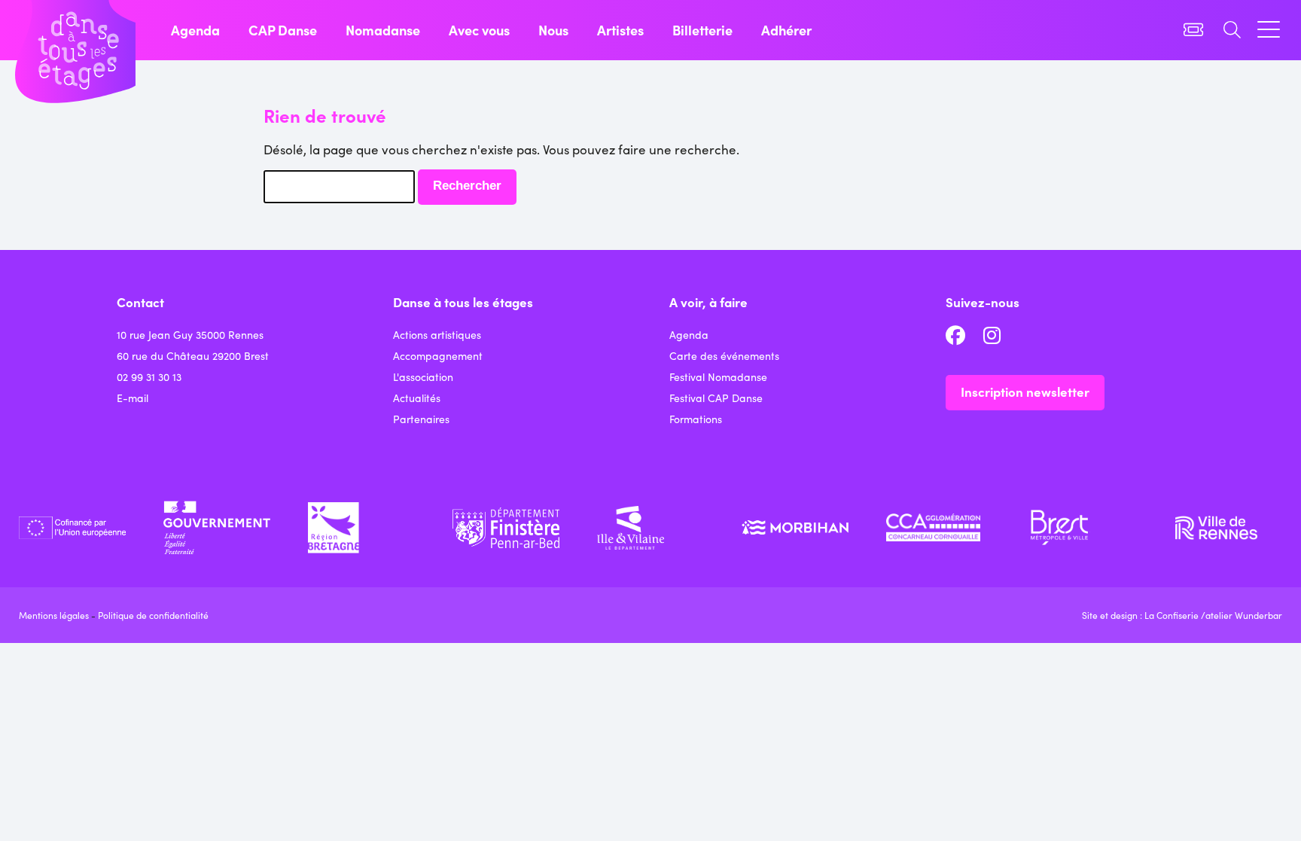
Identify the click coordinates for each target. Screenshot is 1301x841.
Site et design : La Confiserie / (1143, 614)
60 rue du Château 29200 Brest (193, 355)
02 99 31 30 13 (149, 376)
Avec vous (479, 29)
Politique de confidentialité (153, 614)
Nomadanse (383, 29)
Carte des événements (724, 355)
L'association (423, 376)
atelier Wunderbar (1243, 614)
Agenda (195, 29)
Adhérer (786, 29)
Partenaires (421, 418)
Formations (695, 418)
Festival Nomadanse (718, 376)
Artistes (620, 29)
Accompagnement (438, 355)
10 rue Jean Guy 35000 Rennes (190, 334)
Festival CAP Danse (716, 397)
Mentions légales (54, 614)
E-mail (132, 397)
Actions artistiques (437, 334)
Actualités (416, 397)
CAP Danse (282, 29)
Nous (553, 29)
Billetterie (702, 29)
